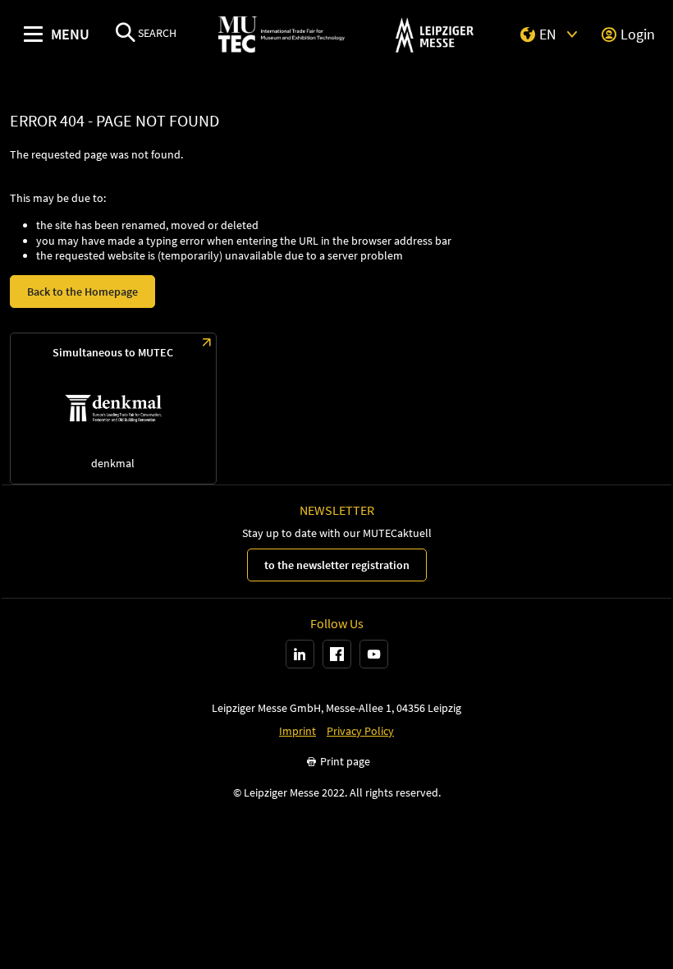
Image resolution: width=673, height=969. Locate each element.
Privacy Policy (360, 731)
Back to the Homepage (82, 291)
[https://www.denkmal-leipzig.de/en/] (113, 408)
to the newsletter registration (337, 565)
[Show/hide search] (125, 34)
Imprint (297, 731)
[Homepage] (281, 34)
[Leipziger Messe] (434, 34)
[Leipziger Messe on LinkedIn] (300, 654)
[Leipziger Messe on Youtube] (373, 654)
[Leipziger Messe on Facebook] (337, 654)
